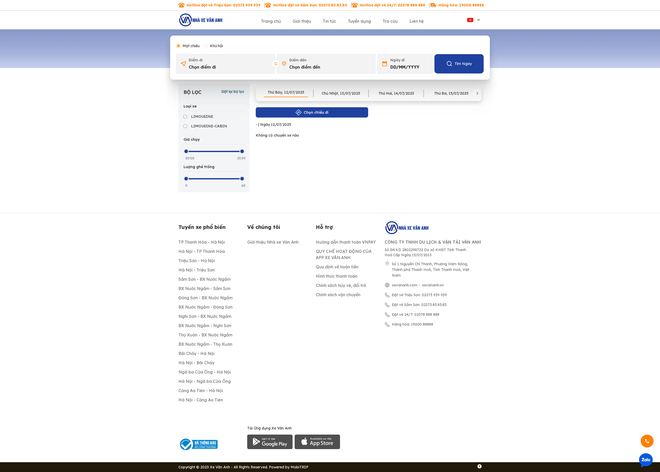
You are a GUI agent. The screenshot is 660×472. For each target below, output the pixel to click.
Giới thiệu (302, 21)
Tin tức (329, 21)
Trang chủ (271, 21)
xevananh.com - (406, 285)
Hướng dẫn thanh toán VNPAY (346, 242)
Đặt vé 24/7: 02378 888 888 (415, 314)
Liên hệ (416, 21)
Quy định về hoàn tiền (337, 266)
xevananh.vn (433, 285)
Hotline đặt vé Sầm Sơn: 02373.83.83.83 (310, 5)
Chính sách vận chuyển (338, 294)
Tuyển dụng (359, 21)
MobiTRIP (299, 467)
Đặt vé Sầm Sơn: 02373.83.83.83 (419, 304)
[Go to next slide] (477, 93)
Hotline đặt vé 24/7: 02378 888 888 (392, 5)
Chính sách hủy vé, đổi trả (341, 285)
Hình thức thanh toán (336, 276)
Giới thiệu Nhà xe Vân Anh (273, 242)
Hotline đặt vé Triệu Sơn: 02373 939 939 (223, 5)
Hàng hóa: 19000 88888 (461, 5)
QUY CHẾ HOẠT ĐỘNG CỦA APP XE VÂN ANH (344, 254)
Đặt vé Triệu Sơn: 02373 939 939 (419, 295)
